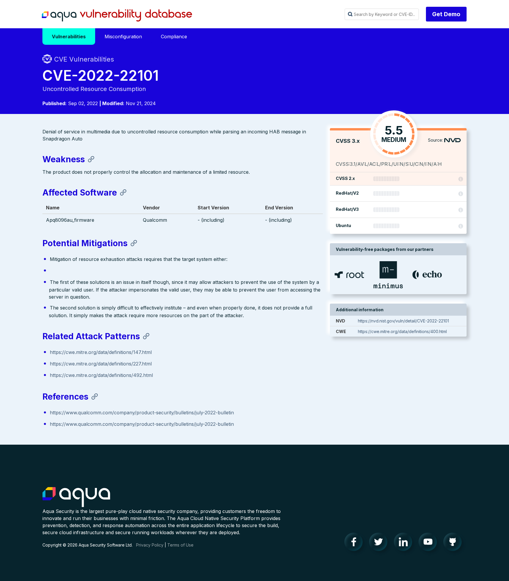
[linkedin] (404, 543)
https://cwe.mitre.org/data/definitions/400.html (402, 331)
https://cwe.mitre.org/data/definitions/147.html (101, 352)
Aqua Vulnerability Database (117, 15)
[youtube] (429, 543)
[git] (454, 543)
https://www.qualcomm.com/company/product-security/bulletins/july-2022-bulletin (142, 413)
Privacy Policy (149, 544)
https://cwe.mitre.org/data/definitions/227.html (101, 364)
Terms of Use (180, 544)
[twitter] (380, 543)
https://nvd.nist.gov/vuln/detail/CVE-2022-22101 (403, 320)
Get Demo (446, 14)
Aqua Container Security (76, 497)
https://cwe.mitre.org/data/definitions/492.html (101, 375)
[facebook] (355, 543)
